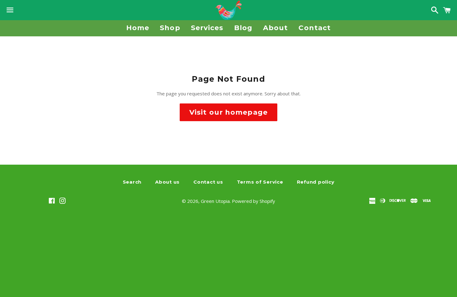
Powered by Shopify (253, 201)
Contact (314, 28)
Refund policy (316, 182)
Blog (243, 28)
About (275, 28)
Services (207, 28)
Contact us (208, 182)
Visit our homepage (228, 112)
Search (132, 182)
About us (167, 182)
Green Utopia (215, 201)
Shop (170, 28)
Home (137, 28)
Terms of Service (260, 182)
